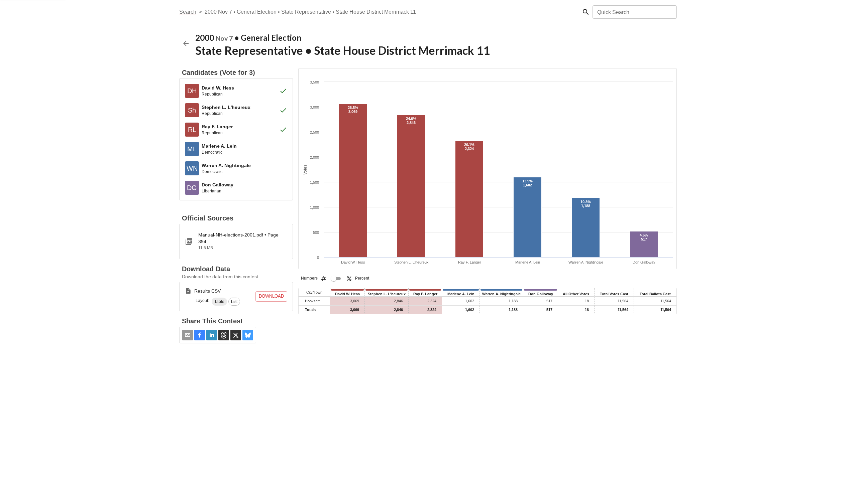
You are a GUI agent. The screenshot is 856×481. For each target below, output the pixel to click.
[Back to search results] (186, 43)
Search (187, 12)
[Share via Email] (187, 335)
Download (271, 296)
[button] (219, 302)
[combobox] (634, 12)
